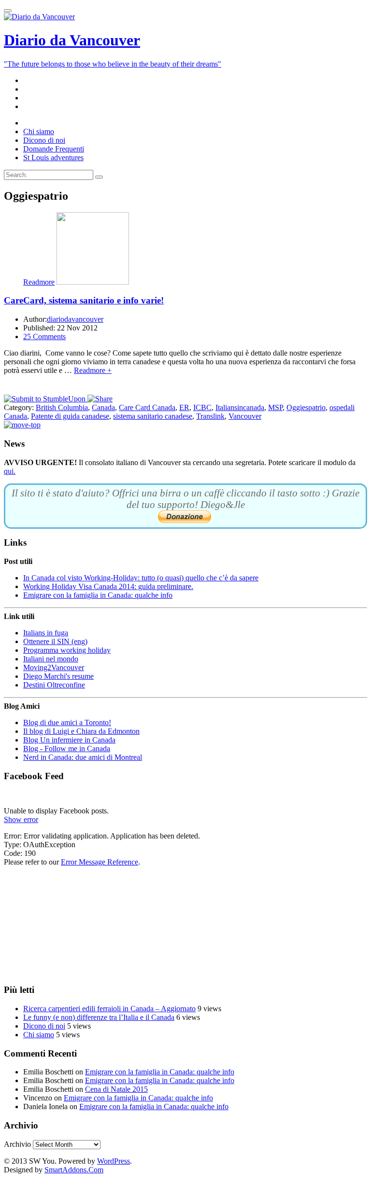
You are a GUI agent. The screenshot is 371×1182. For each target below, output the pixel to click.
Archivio (17, 1144)
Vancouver (244, 416)
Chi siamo (38, 1035)
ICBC (202, 407)
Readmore (39, 282)
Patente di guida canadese (70, 416)
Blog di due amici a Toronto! (67, 722)
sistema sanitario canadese (152, 416)
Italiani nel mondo (50, 659)
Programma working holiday (67, 650)
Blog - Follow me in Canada (66, 748)
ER (184, 407)
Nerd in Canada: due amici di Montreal (82, 757)
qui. (9, 471)
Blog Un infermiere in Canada (69, 740)
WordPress (113, 1161)
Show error (21, 819)
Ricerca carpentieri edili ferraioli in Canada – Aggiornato (109, 1008)
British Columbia (62, 407)
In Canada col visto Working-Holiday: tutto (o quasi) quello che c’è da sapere (140, 578)
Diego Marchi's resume (58, 676)
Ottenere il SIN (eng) (55, 641)
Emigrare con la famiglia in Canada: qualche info (97, 595)
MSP (275, 407)
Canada (103, 407)
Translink (210, 416)
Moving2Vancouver (53, 667)
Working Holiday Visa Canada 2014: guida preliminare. (108, 586)
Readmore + (93, 370)
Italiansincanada (239, 407)
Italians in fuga (45, 633)
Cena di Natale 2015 (116, 1089)
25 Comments (44, 336)
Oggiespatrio (306, 407)
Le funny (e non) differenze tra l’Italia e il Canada (98, 1017)
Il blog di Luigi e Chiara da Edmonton (81, 731)
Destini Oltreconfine (54, 685)
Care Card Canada (147, 407)
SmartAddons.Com (73, 1170)
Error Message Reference (99, 862)
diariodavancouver (75, 319)
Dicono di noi (44, 1026)
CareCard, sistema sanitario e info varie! (84, 300)
